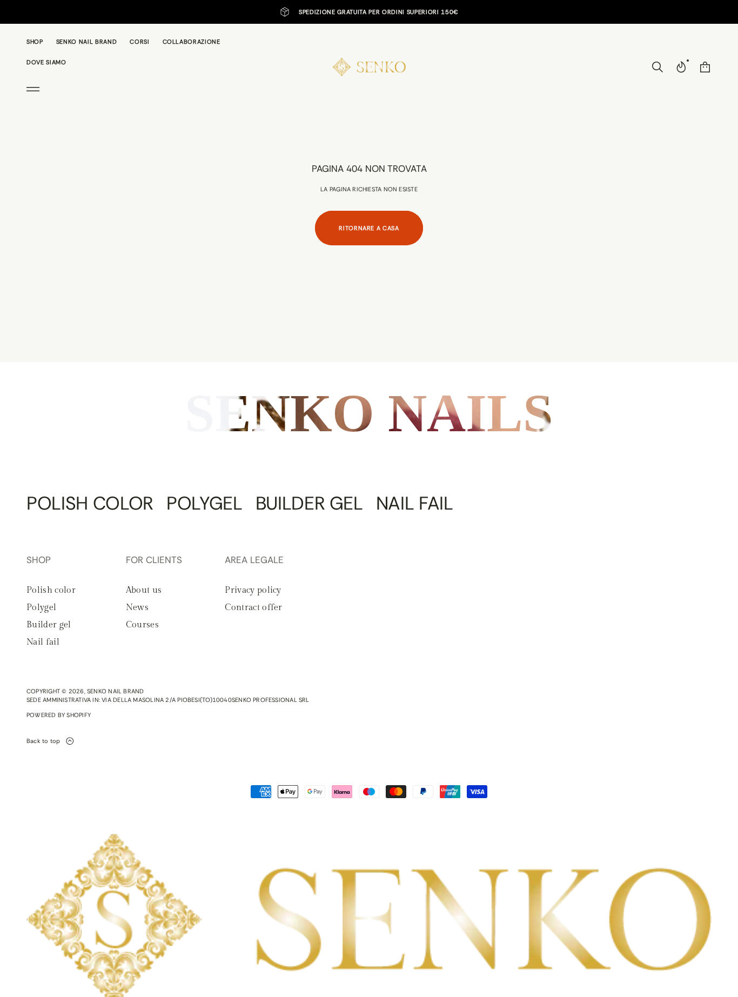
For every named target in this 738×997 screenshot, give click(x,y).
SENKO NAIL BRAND (115, 691)
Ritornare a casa (369, 228)
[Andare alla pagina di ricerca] (657, 67)
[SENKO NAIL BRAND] (369, 67)
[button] (657, 67)
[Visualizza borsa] (705, 67)
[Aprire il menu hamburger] (32, 89)
